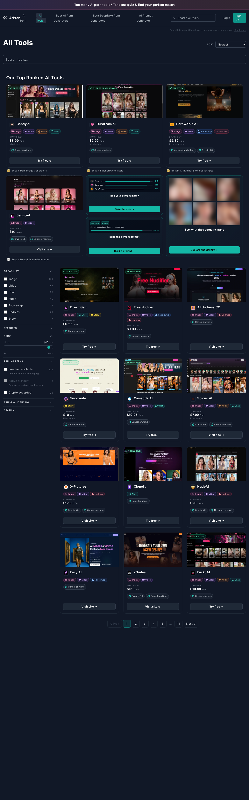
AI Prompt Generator (145, 18)
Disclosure (240, 30)
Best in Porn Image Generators (29, 170)
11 (178, 623)
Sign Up (239, 17)
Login (226, 17)
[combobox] (193, 18)
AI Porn (23, 18)
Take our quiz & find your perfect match (144, 5)
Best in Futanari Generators (107, 170)
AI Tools (40, 18)
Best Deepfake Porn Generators (105, 18)
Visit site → (44, 249)
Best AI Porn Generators (63, 18)
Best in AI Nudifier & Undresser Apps (192, 170)
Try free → (45, 160)
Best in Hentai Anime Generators (30, 259)
